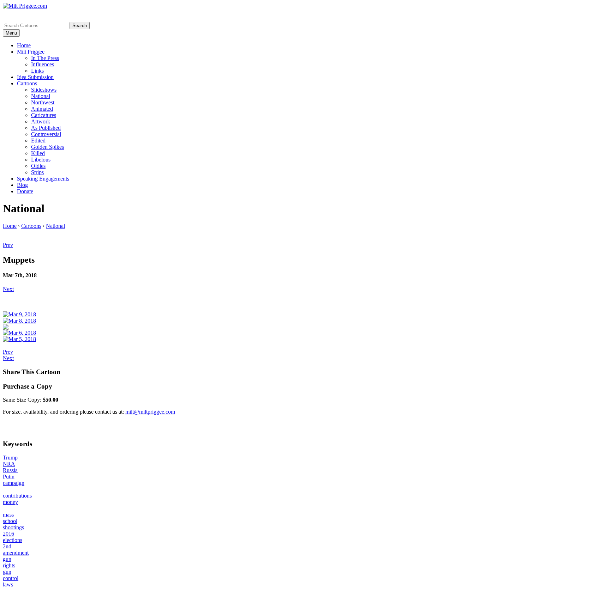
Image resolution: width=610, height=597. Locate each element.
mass (8, 515)
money (10, 502)
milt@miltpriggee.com (150, 412)
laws (8, 584)
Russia (10, 470)
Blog (22, 185)
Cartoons (27, 83)
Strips (37, 172)
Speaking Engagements (43, 179)
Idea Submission (35, 77)
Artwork (40, 121)
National (40, 96)
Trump (10, 458)
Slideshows (43, 90)
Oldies (38, 166)
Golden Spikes (47, 147)
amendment (16, 553)
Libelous (40, 160)
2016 (8, 534)
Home (24, 45)
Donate (25, 191)
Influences (42, 64)
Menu (11, 33)
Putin (8, 477)
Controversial (46, 134)
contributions (17, 496)
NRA (9, 464)
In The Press (45, 58)
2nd (7, 546)
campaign (13, 483)
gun (7, 559)
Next (8, 289)
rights (9, 565)
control (10, 578)
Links (37, 71)
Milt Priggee (30, 52)
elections (12, 540)
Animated (42, 109)
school (10, 521)
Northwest (42, 102)
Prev (8, 245)
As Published (46, 128)
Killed (38, 153)
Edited (38, 141)
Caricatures (43, 115)
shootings (13, 527)
